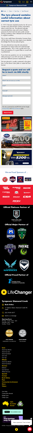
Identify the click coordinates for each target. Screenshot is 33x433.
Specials (4, 374)
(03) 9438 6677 (10, 313)
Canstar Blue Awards (7, 393)
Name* (4, 75)
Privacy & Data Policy (11, 425)
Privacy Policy (5, 108)
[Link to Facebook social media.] (16, 429)
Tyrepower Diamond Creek (18, 5)
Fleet (3, 380)
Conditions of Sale (20, 425)
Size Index (4, 391)
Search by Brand (6, 354)
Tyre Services (5, 370)
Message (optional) (7, 96)
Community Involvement (10, 382)
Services (4, 366)
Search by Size (6, 352)
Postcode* (5, 91)
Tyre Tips (4, 357)
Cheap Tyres (5, 397)
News (4, 384)
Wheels (4, 360)
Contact (4, 376)
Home (4, 11)
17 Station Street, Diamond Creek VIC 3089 (16, 308)
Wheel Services (6, 372)
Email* (4, 85)
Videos (4, 386)
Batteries (4, 368)
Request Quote (8, 112)
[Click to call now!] (19, 2)
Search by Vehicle (6, 350)
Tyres (3, 348)
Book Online (6, 378)
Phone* (11, 80)
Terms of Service (16, 108)
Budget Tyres (5, 395)
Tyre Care (4, 356)
